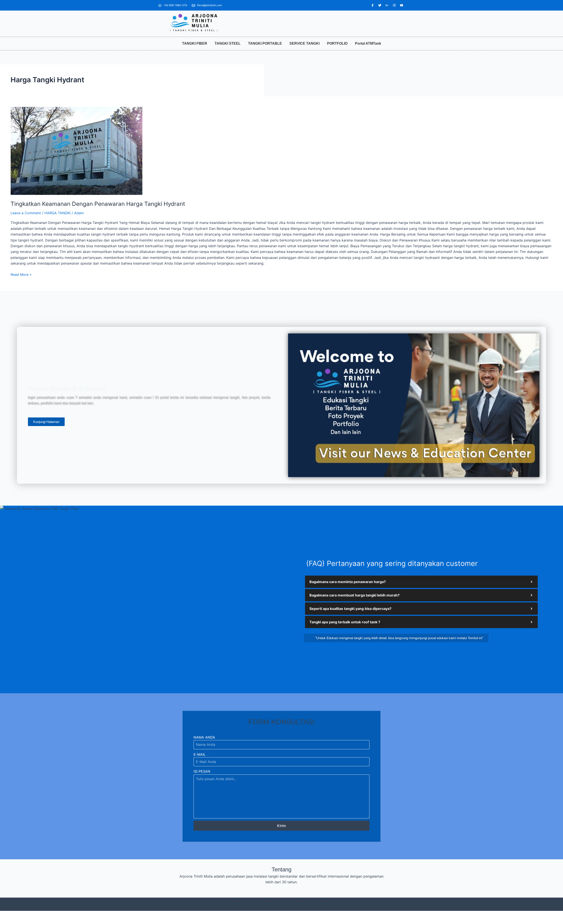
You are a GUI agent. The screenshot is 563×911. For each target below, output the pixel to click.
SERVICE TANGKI (304, 43)
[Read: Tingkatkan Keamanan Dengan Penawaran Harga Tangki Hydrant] (281, 151)
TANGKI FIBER (194, 43)
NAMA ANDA (204, 737)
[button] (421, 582)
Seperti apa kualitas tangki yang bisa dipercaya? (350, 608)
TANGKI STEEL (228, 43)
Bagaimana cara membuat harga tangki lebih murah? (354, 595)
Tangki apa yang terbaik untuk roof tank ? (344, 622)
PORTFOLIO (337, 43)
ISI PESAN (202, 771)
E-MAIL (200, 754)
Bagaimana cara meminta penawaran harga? (347, 582)
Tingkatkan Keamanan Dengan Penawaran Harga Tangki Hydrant (98, 203)
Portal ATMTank (368, 43)
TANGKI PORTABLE (265, 43)
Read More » (21, 274)
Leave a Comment (26, 213)
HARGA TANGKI (57, 213)
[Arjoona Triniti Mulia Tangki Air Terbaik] (193, 23)
